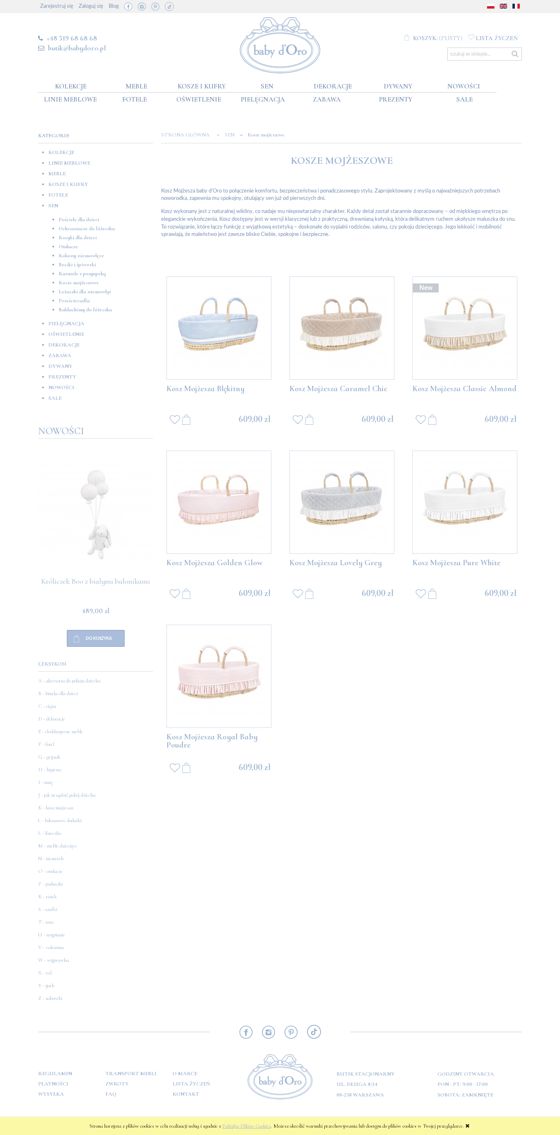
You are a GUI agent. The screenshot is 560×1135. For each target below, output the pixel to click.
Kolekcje (61, 152)
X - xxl (45, 973)
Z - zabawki (50, 998)
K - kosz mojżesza (55, 807)
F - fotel (46, 744)
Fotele (58, 195)
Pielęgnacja (66, 323)
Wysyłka (51, 1094)
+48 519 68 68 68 (72, 38)
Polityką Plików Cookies (246, 1126)
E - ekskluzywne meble (60, 731)
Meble (57, 173)
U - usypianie (51, 934)
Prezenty (62, 377)
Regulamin (55, 1073)
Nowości (61, 387)
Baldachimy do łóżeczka (85, 309)
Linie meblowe (69, 163)
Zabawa (59, 355)
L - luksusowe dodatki (60, 820)
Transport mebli (131, 1073)
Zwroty (117, 1084)
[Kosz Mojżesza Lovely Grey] (341, 502)
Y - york (46, 985)
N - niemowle (51, 858)
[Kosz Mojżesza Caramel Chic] (341, 328)
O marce (185, 1073)
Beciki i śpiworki (77, 264)
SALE (54, 398)
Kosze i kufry (68, 184)
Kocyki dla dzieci (78, 237)
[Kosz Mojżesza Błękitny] (218, 328)
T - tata (46, 922)
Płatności (53, 1084)
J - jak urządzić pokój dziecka (67, 795)
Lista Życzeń (191, 1084)
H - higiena (49, 769)
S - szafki (47, 909)
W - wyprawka (53, 960)
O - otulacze (50, 871)
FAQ (110, 1094)
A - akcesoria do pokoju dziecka (69, 680)
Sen (53, 205)
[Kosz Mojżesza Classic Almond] (464, 328)
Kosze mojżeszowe (79, 282)
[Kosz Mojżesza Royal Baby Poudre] (218, 676)
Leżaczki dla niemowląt (85, 291)
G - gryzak (49, 757)
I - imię (45, 782)
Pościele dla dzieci (79, 219)
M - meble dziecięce (57, 846)
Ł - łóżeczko (49, 833)
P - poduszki (50, 884)
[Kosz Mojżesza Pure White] (464, 502)
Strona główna (187, 134)
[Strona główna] (280, 43)
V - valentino (51, 947)
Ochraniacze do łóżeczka (87, 228)
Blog (114, 6)
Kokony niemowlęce (81, 255)
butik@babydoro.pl (77, 47)
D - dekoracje (51, 719)
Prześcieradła (74, 300)
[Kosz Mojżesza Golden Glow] (218, 502)
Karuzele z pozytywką (82, 273)
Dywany (60, 366)
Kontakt (186, 1094)
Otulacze (68, 246)
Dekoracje (64, 345)
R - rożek (47, 896)
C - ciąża (47, 706)
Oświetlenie (66, 334)
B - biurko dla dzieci (58, 693)
